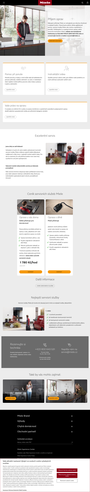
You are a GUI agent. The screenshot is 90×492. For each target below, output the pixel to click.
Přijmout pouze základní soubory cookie (67, 475)
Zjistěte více (10, 89)
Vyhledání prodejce (24, 439)
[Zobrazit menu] (4, 3)
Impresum (5, 490)
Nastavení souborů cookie (67, 480)
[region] (45, 475)
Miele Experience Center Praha (26, 455)
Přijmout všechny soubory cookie (67, 470)
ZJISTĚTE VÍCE (10, 398)
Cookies (24, 490)
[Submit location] (72, 443)
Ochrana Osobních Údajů (15, 490)
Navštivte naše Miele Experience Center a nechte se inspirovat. (35, 453)
